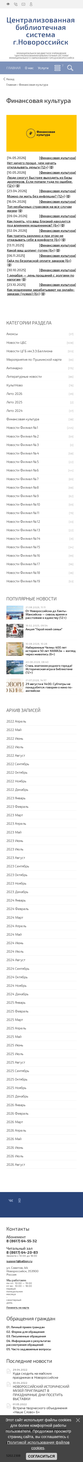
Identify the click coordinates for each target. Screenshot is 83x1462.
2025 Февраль (17, 1011)
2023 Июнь (14, 841)
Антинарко (14, 368)
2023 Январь (16, 798)
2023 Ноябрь (16, 883)
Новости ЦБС (16, 342)
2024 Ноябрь (16, 985)
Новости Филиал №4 (22, 453)
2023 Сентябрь (17, 866)
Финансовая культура (57, 158)
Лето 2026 (14, 393)
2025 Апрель (16, 1028)
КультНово (14, 385)
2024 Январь (16, 900)
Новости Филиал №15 (23, 547)
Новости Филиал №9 (22, 496)
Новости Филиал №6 (22, 470)
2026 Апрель (16, 1130)
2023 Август (15, 857)
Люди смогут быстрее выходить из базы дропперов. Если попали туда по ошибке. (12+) (40, 181)
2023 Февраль (17, 806)
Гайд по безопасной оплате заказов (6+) (39, 261)
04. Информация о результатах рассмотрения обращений (28, 1342)
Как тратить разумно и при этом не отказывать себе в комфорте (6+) (35, 237)
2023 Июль (14, 849)
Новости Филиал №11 (22, 513)
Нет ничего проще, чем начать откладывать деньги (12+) (31, 165)
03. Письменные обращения (26, 1336)
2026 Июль (14, 1156)
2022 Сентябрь (17, 764)
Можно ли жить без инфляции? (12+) (36, 196)
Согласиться (41, 1456)
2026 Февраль (17, 1113)
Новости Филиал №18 (23, 572)
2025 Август (15, 1062)
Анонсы (12, 334)
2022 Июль (14, 747)
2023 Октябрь (16, 875)
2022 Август (15, 755)
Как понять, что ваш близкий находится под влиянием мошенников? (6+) (38, 223)
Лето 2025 (14, 402)
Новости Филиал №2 (22, 436)
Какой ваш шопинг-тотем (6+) (31, 250)
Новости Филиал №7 (22, 479)
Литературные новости (24, 376)
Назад (10, 79)
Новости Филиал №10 (23, 504)
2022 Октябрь (16, 772)
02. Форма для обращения (25, 1331)
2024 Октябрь (17, 977)
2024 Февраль (17, 909)
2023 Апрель (16, 823)
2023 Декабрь (17, 892)
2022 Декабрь (17, 789)
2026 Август (15, 1164)
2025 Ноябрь (16, 1088)
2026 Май (13, 1139)
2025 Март (14, 1020)
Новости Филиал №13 (23, 530)
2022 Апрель (16, 721)
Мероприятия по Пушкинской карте (34, 359)
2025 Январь (16, 1002)
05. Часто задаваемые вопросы (28, 1349)
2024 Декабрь (17, 994)
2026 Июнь (14, 1147)
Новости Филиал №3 (22, 445)
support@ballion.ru (19, 1261)
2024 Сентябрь (17, 968)
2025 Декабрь (17, 1096)
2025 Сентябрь (17, 1071)
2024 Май (14, 934)
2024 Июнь (14, 943)
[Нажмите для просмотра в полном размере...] (41, 133)
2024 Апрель (16, 926)
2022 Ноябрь (16, 781)
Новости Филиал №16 (23, 555)
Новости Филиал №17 (23, 564)
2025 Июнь (14, 1045)
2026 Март (14, 1122)
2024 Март (14, 917)
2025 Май (13, 1036)
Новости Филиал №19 (23, 581)
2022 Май (13, 730)
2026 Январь (16, 1105)
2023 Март (14, 815)
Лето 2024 (14, 410)
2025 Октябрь (16, 1079)
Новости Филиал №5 (22, 462)
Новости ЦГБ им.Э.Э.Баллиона (29, 351)
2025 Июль (14, 1054)
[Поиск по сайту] (70, 67)
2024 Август (15, 960)
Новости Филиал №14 (23, 538)
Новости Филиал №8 (22, 487)
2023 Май (13, 832)
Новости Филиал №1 (22, 427)
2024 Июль (15, 951)
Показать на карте (17, 1307)
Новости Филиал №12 (23, 521)
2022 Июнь (14, 738)
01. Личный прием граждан (25, 1327)
